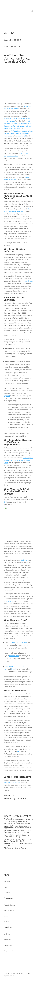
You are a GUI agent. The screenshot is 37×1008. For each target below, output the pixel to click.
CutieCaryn (25, 560)
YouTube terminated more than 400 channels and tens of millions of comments (18, 133)
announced (22, 136)
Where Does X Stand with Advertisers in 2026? (18, 844)
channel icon (14, 656)
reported (7, 396)
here (18, 751)
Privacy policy (19, 976)
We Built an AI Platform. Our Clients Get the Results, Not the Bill (17, 840)
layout (13, 669)
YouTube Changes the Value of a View (18, 819)
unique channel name (18, 642)
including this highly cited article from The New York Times (18, 460)
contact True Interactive (12, 783)
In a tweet (9, 601)
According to (28, 281)
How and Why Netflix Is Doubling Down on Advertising (16, 836)
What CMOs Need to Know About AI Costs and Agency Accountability (17, 831)
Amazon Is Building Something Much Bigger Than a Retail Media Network (18, 827)
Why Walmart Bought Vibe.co (15, 848)
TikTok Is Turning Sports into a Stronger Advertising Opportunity (17, 823)
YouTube (9, 33)
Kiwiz (5, 502)
